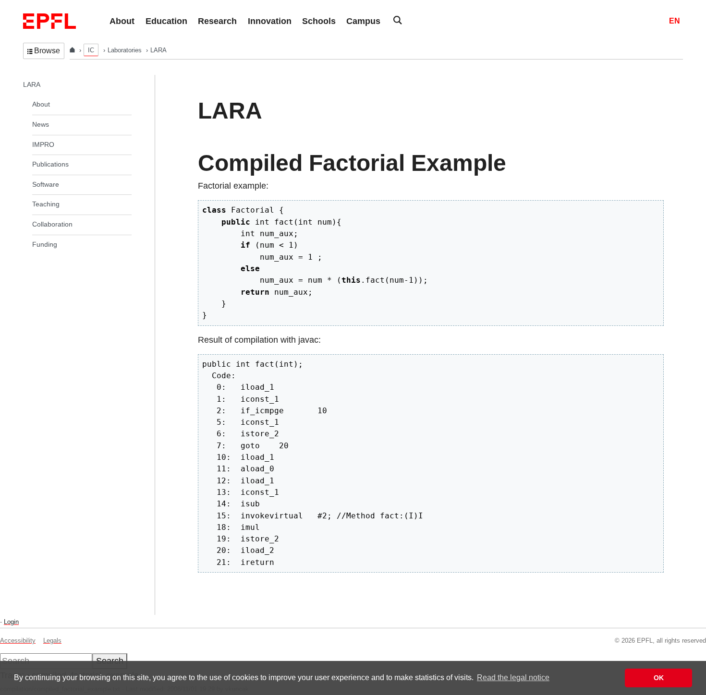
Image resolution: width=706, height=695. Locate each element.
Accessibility (18, 640)
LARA (31, 84)
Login (11, 621)
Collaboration (52, 224)
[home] (73, 50)
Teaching (46, 204)
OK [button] (659, 678)
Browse (47, 51)
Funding (44, 244)
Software (45, 184)
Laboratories (126, 50)
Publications (50, 164)
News (40, 124)
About (41, 104)
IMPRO (43, 144)
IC (91, 50)
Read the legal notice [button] (513, 677)
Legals (52, 640)
